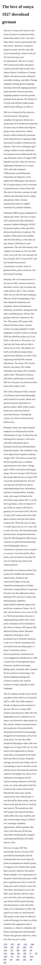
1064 (12, 953)
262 (18, 953)
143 (36, 953)
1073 (12, 944)
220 (18, 947)
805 (5, 959)
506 (12, 947)
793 (31, 947)
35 (30, 953)
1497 (24, 956)
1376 (5, 944)
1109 (24, 950)
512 (12, 956)
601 (19, 944)
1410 (31, 956)
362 (31, 959)
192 (31, 950)
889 (18, 950)
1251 (25, 944)
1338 (5, 947)
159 (18, 956)
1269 (5, 956)
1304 (24, 947)
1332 (24, 959)
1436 (17, 959)
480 (5, 962)
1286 (32, 944)
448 (24, 953)
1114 (5, 953)
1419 (5, 950)
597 (12, 950)
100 (11, 959)
